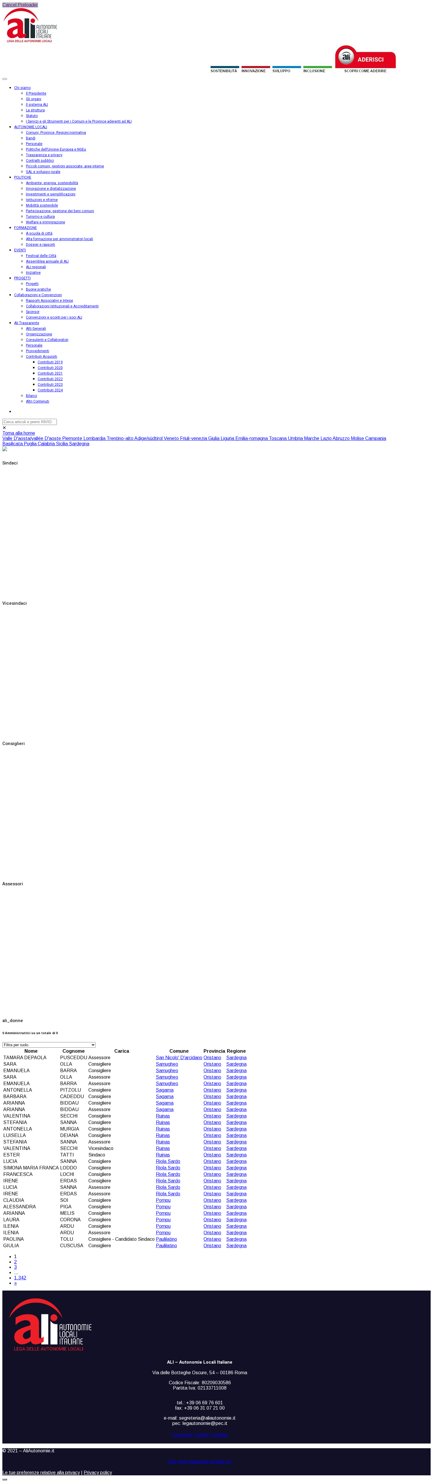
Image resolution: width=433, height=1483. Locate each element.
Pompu (163, 1200)
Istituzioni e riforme (42, 199)
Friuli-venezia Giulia (200, 438)
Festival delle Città (41, 255)
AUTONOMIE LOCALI (30, 127)
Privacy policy (98, 1472)
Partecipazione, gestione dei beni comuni (60, 211)
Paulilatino (166, 1239)
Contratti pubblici (40, 160)
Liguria (228, 438)
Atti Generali (36, 328)
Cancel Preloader (20, 4)
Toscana (278, 438)
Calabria (47, 443)
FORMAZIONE (25, 227)
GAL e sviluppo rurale (43, 171)
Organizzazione (39, 334)
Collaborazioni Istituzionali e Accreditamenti (62, 306)
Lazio (326, 438)
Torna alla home (18, 433)
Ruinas (163, 1115)
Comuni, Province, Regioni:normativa (56, 132)
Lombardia (95, 438)
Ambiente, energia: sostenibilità (52, 183)
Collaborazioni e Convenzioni (38, 295)
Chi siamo (22, 87)
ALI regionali (36, 267)
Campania (375, 438)
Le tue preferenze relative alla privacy (41, 1472)
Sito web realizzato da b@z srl (199, 1461)
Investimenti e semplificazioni (50, 194)
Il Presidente (36, 93)
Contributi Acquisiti (41, 356)
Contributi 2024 (50, 390)
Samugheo (167, 1064)
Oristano (212, 1057)
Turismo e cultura (40, 216)
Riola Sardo (168, 1161)
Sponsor (32, 311)
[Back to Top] (4, 1479)
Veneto (172, 438)
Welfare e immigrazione (45, 222)
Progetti (32, 283)
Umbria (296, 438)
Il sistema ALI (37, 104)
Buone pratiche (38, 289)
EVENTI (20, 250)
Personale (34, 143)
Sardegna (79, 443)
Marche (312, 438)
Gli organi (33, 99)
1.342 (20, 1277)
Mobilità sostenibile (42, 205)
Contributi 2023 (50, 384)
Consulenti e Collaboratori (47, 339)
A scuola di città (39, 233)
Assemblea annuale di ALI (47, 261)
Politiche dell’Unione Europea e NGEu (56, 149)
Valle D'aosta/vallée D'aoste (32, 438)
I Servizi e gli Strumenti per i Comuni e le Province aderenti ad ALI (79, 121)
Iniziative (33, 272)
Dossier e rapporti (40, 244)
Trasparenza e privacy (44, 155)
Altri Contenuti (37, 401)
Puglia (31, 443)
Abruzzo (342, 438)
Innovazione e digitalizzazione (51, 188)
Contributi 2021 (50, 373)
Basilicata (13, 443)
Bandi (30, 138)
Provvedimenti (37, 351)
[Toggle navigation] (4, 79)
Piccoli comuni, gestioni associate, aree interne (65, 166)
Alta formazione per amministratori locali (59, 239)
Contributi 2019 (50, 362)
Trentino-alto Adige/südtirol (135, 438)
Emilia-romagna (252, 438)
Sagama (164, 1090)
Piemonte (72, 438)
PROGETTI (22, 278)
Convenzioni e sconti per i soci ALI (54, 317)
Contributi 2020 (50, 367)
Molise (358, 438)
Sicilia (62, 443)
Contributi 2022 (50, 379)
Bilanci (31, 395)
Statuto (32, 115)
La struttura (35, 110)
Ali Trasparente (26, 323)
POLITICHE (22, 177)
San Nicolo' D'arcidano (179, 1057)
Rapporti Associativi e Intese (49, 300)
